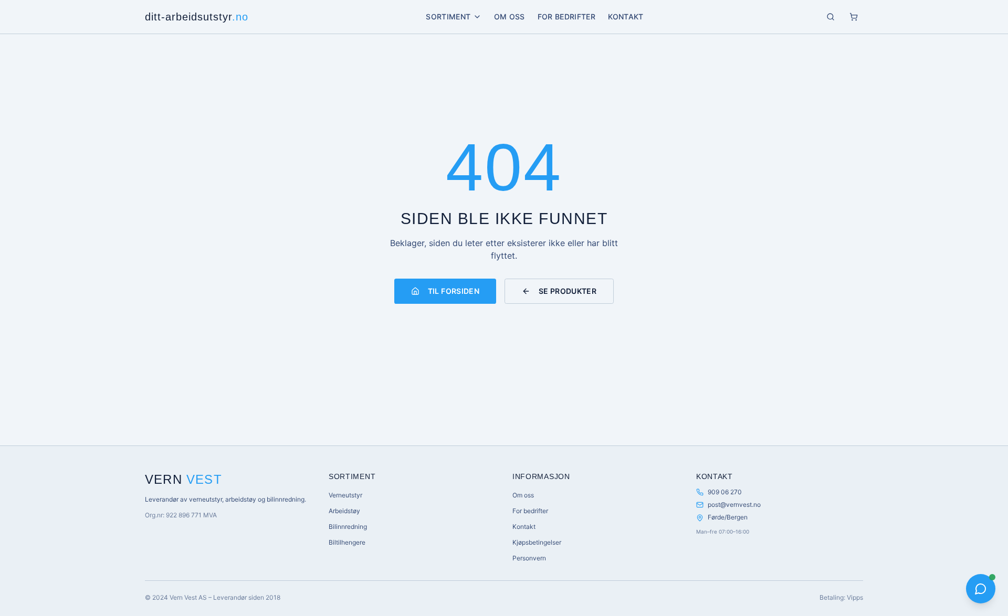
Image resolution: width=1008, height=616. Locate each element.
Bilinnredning (348, 526)
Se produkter (567, 290)
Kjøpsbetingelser (536, 542)
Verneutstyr (345, 495)
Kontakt (625, 16)
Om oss (509, 16)
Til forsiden (453, 290)
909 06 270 (725, 492)
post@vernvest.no (734, 504)
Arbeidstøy (344, 511)
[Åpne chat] (980, 588)
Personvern (529, 558)
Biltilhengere (347, 542)
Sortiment (448, 16)
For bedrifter (567, 16)
